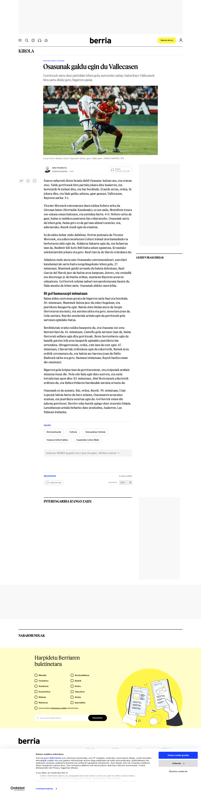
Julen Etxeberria (59, 168)
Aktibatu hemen (107, 453)
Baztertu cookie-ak (178, 771)
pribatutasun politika (59, 708)
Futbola (73, 432)
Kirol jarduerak (54, 432)
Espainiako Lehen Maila (87, 440)
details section (129, 781)
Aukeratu (176, 763)
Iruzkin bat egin (55, 482)
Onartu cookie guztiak (178, 755)
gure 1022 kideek (52, 758)
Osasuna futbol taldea (57, 440)
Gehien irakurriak (150, 257)
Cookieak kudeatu (44, 788)
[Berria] (29, 743)
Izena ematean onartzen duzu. (58, 708)
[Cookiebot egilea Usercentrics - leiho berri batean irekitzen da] (18, 789)
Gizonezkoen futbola (95, 432)
